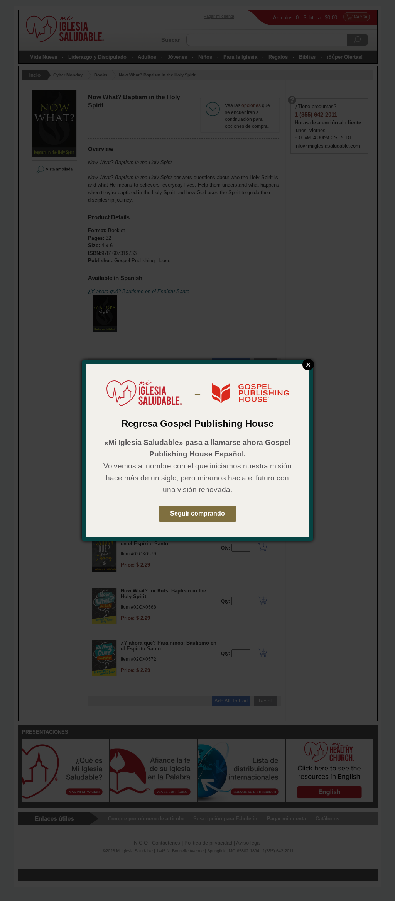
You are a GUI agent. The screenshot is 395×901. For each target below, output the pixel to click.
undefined (308, 364)
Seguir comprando (197, 513)
